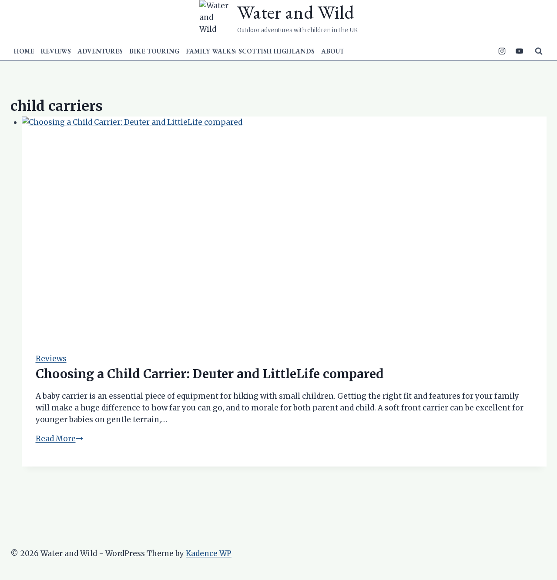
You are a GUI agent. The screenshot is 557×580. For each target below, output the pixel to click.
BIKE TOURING (154, 51)
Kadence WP (209, 553)
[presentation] (284, 228)
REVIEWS (55, 51)
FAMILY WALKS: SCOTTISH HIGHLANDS (250, 51)
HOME (24, 51)
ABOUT (332, 51)
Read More (59, 438)
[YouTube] (519, 51)
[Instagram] (502, 51)
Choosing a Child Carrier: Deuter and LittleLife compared (210, 374)
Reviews (51, 358)
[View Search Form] (539, 51)
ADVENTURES (100, 51)
